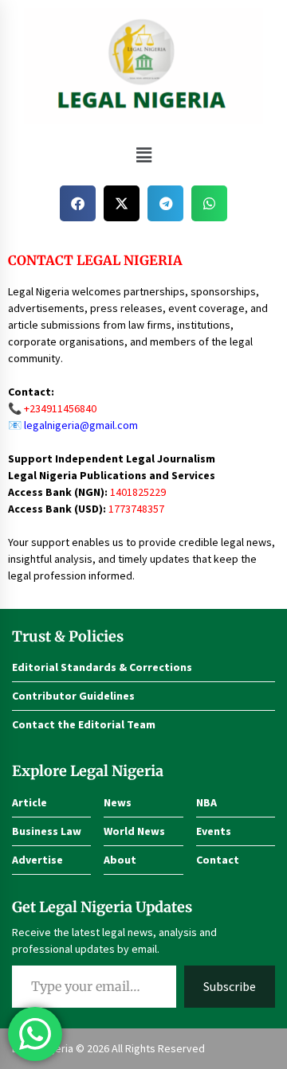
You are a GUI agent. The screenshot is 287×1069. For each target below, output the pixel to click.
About (120, 859)
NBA (206, 802)
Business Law (46, 831)
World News (134, 831)
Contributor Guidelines (73, 696)
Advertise (37, 859)
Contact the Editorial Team (83, 724)
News (118, 802)
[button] (143, 155)
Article (29, 802)
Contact (217, 859)
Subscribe (229, 986)
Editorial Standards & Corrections (102, 667)
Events (213, 831)
